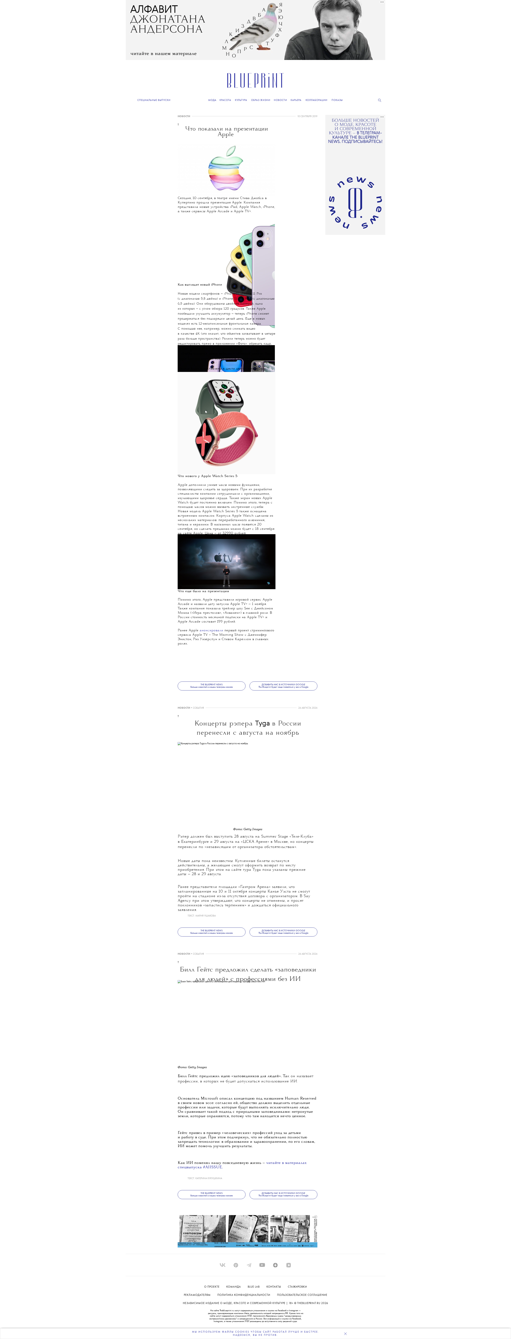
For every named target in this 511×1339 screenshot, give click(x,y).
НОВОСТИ (184, 116)
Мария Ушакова (205, 916)
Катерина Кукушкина (208, 1178)
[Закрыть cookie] (345, 1334)
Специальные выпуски (153, 100)
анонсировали (211, 630)
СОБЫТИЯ (198, 708)
